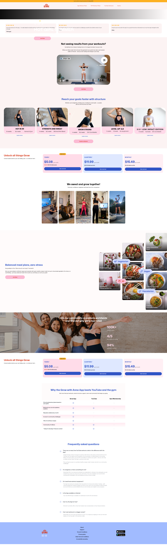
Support (82, 529)
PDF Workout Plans (95, 5)
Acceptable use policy (82, 539)
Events (119, 5)
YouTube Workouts (108, 5)
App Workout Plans (82, 5)
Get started (62, 168)
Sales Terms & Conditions (82, 536)
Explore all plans (83, 141)
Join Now (83, 89)
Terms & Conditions (82, 532)
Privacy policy (82, 534)
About (82, 527)
